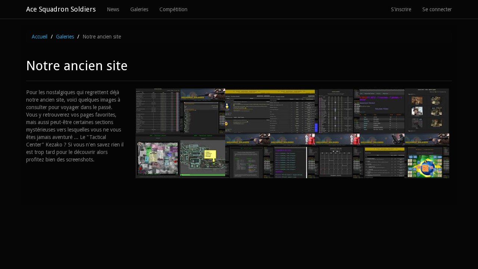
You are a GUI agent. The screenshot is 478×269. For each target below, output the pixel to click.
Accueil (39, 37)
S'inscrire (401, 9)
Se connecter (437, 9)
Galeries (139, 9)
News (113, 9)
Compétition (173, 9)
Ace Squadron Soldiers (61, 9)
